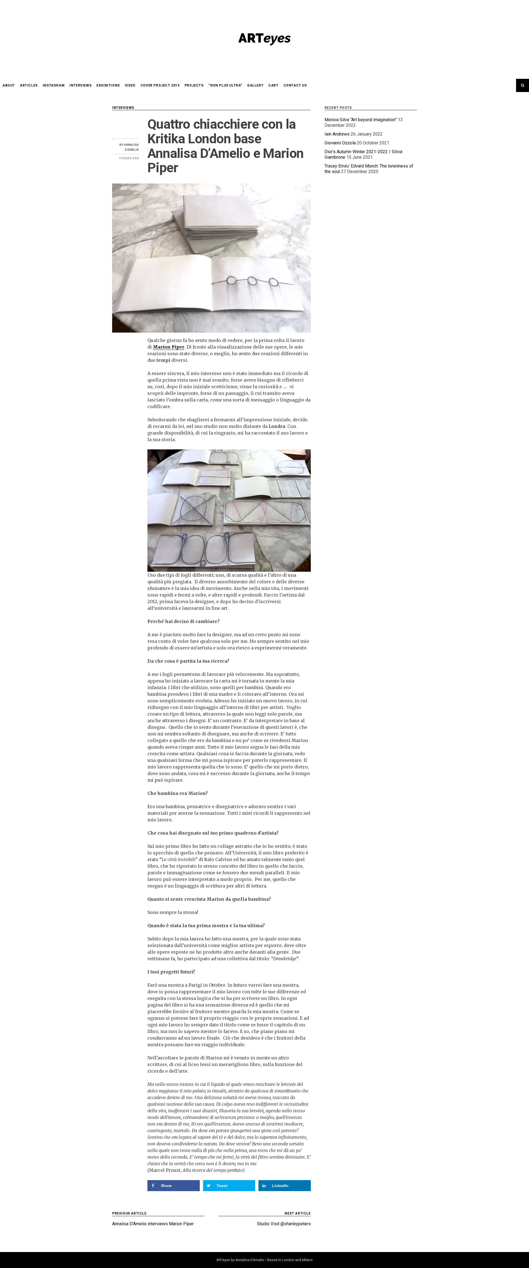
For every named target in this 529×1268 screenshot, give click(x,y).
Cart (273, 85)
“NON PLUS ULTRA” (225, 85)
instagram (53, 85)
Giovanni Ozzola (340, 142)
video (130, 85)
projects (194, 85)
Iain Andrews (337, 134)
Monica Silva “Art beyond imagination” (361, 119)
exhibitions (108, 85)
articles (29, 85)
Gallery (255, 85)
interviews (80, 85)
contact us (295, 85)
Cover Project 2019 (160, 85)
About (8, 85)
